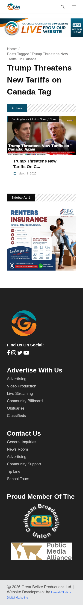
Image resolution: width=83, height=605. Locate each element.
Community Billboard (25, 401)
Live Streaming (20, 393)
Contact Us (24, 433)
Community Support (24, 464)
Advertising (16, 379)
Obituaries (16, 408)
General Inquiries (21, 442)
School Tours (18, 479)
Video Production (21, 386)
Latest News (39, 119)
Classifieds (16, 415)
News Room (17, 449)
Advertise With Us (34, 370)
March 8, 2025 (27, 173)
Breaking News (20, 119)
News (53, 119)
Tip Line (13, 471)
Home (12, 49)
